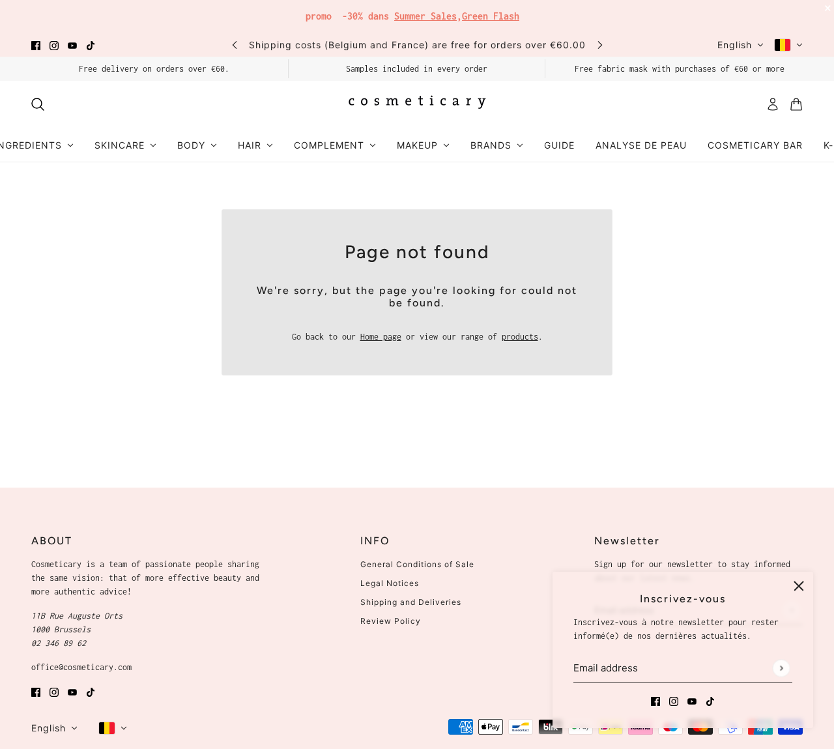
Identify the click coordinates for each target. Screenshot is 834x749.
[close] (798, 586)
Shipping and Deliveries (410, 602)
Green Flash (490, 16)
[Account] (772, 104)
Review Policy (390, 621)
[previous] (234, 45)
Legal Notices (389, 583)
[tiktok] (90, 45)
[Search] (37, 104)
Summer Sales (425, 16)
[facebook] (36, 45)
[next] (600, 45)
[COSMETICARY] (417, 104)
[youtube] (72, 45)
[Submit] (781, 668)
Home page (380, 337)
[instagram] (54, 45)
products (520, 337)
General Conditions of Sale (417, 564)
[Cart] (796, 104)
